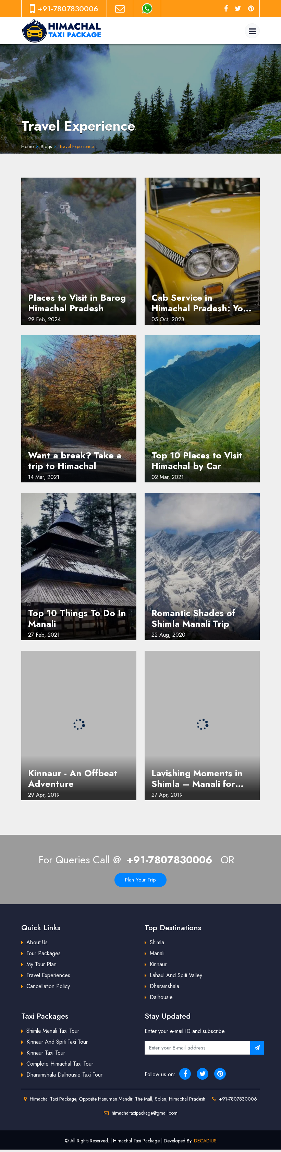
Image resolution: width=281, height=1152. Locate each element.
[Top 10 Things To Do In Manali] (78, 566)
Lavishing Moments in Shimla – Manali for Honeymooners (197, 778)
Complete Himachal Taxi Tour (59, 1064)
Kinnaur (158, 964)
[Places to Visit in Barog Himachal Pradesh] (78, 251)
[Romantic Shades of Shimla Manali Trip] (202, 566)
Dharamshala (164, 986)
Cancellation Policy (48, 986)
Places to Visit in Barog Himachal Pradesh (77, 303)
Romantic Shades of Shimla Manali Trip (193, 618)
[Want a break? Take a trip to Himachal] (78, 408)
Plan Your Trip (140, 880)
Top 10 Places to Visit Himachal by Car (196, 460)
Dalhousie (161, 997)
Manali (157, 953)
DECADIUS (205, 1140)
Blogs (46, 146)
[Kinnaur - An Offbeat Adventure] (78, 724)
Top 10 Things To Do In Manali (77, 618)
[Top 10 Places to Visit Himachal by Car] (202, 408)
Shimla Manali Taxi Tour (52, 1031)
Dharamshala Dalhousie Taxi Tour (64, 1075)
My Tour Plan (41, 964)
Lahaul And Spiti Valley (176, 975)
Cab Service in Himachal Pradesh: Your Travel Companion (201, 303)
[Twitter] (238, 8)
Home (27, 146)
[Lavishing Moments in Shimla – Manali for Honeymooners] (202, 724)
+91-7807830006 (169, 859)
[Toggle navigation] (252, 30)
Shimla (157, 942)
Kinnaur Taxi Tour (45, 1053)
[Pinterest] (251, 8)
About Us (37, 942)
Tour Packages (43, 953)
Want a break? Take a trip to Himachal (74, 460)
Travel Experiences (48, 975)
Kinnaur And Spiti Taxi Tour (57, 1042)
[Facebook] (226, 8)
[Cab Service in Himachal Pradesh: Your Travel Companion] (202, 251)
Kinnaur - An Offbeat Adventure (72, 778)
